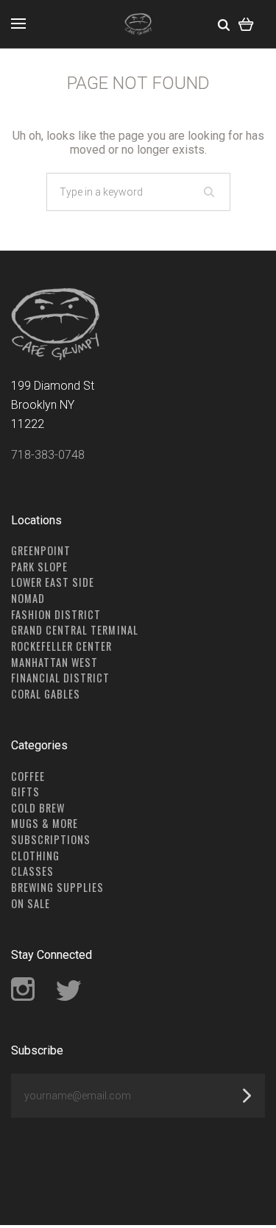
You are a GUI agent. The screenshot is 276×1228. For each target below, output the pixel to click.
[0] (246, 24)
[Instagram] (23, 997)
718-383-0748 (48, 455)
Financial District (60, 677)
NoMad (28, 598)
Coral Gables (45, 694)
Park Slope (39, 566)
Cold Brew (38, 807)
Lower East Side (52, 582)
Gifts (25, 791)
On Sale (30, 903)
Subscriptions (51, 839)
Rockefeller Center (62, 646)
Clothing (35, 855)
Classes (32, 871)
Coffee (28, 776)
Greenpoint (41, 550)
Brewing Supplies (57, 887)
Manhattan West (54, 662)
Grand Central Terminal (74, 630)
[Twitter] (69, 997)
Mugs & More (44, 823)
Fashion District (56, 614)
